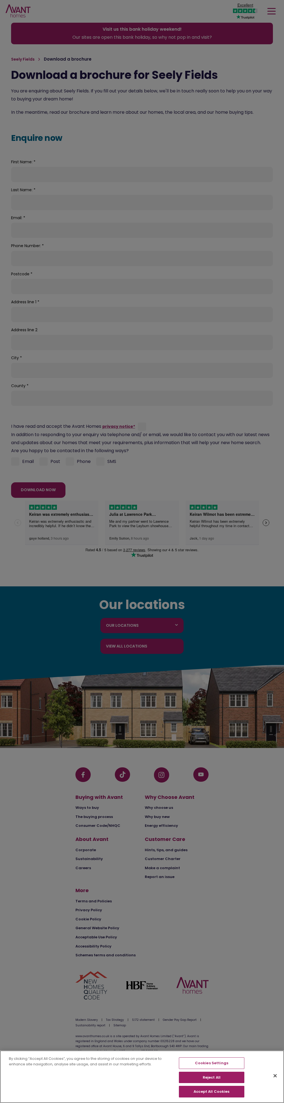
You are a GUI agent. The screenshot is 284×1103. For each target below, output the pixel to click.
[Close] (275, 1076)
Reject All (211, 1077)
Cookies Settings (211, 1063)
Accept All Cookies (211, 1091)
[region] (142, 1076)
